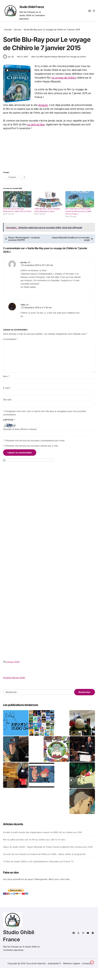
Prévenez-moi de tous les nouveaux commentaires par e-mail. (35, 440)
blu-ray (36, 57)
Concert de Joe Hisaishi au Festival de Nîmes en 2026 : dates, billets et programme (44, 854)
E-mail (7, 388)
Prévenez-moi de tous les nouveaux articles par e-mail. (31, 445)
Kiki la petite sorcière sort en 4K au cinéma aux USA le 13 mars (34, 839)
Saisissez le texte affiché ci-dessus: (20, 429)
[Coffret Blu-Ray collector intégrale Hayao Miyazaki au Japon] (48, 199)
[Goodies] (41, 775)
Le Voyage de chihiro (77, 57)
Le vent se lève (36, 124)
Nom (6, 376)
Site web (7, 399)
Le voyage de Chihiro (64, 77)
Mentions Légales (72, 963)
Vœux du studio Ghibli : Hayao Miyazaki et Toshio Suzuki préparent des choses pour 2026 (48, 847)
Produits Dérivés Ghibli (14, 677)
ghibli (48, 57)
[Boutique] (41, 723)
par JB (11, 57)
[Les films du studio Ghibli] (16, 723)
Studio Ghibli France (31, 7)
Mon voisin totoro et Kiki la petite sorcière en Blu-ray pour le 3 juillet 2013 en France (78, 211)
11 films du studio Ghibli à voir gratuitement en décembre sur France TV (38, 861)
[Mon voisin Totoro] (82, 775)
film (42, 57)
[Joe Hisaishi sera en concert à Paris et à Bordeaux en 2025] (82, 749)
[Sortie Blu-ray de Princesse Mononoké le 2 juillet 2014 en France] (17, 199)
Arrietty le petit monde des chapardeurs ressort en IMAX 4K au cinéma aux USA (42, 832)
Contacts (86, 963)
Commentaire (10, 339)
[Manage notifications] (92, 962)
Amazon (43, 105)
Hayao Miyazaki (59, 57)
